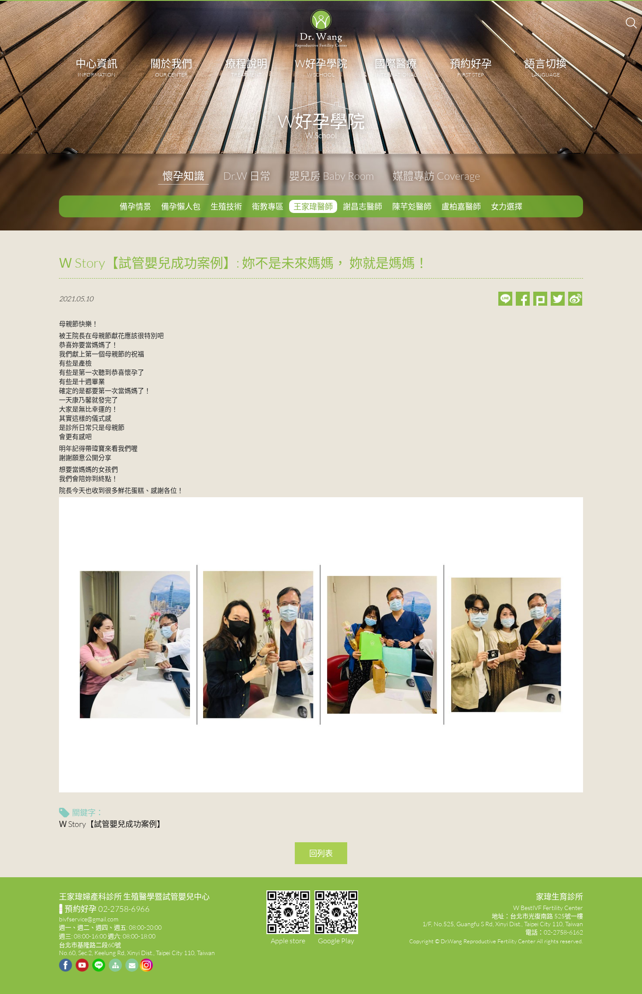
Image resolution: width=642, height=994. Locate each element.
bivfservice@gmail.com (88, 919)
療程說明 (246, 67)
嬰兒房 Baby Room (331, 175)
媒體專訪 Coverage (436, 175)
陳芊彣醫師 (411, 206)
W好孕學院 (321, 67)
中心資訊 (96, 67)
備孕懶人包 (180, 206)
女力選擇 (506, 206)
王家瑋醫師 (313, 206)
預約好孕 (471, 67)
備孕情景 (135, 206)
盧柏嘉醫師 (461, 206)
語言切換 (545, 67)
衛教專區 (267, 206)
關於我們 (171, 67)
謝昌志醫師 (362, 206)
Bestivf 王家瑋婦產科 (321, 28)
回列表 (321, 853)
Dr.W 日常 (246, 175)
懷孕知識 (183, 175)
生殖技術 (226, 206)
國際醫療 (396, 67)
